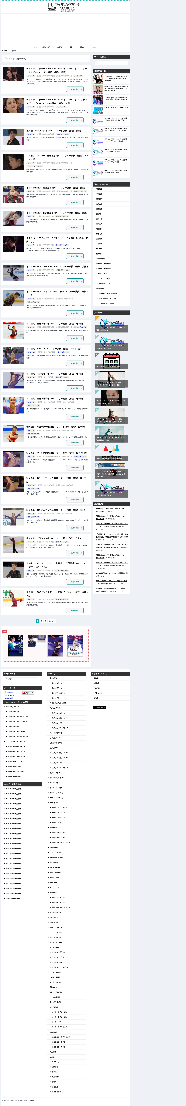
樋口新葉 (99, 249)
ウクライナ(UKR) (56, 773)
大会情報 (53, 1052)
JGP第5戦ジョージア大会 (16, 756)
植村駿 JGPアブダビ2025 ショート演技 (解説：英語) (53, 130)
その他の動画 (56, 1092)
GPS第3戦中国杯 (13, 726)
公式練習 (55, 1067)
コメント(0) (30, 76)
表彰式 (54, 1082)
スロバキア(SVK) (55, 872)
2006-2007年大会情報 (13, 888)
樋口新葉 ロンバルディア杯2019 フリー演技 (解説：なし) (55, 510)
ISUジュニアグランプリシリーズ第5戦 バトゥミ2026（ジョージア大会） (116, 140)
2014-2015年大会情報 (13, 848)
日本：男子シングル (63, 134)
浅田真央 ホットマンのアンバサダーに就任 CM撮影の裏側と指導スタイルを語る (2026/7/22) (116, 88)
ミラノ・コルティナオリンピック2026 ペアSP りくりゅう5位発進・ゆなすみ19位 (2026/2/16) (111, 474)
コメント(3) (30, 134)
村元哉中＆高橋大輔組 (103, 264)
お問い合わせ (98, 693)
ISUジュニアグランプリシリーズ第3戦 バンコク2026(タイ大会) (116, 161)
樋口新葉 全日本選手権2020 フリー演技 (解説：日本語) (54, 323)
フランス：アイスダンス (60, 967)
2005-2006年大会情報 (13, 893)
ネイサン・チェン (102, 273)
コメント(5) (30, 599)
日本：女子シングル (80, 327)
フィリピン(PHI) (55, 937)
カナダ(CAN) (54, 803)
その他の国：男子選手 (59, 1047)
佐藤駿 (98, 214)
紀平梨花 (99, 229)
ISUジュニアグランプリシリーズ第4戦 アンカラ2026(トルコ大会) (116, 150)
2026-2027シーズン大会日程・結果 (108, 367)
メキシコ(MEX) (55, 997)
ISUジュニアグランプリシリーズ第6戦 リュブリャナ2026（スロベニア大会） (116, 129)
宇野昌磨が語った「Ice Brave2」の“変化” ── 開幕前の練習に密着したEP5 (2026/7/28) (116, 78)
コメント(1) (30, 216)
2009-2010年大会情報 (13, 873)
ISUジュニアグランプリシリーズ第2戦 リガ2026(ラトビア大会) (116, 171)
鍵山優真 (99, 199)
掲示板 (96, 698)
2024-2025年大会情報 (13, 799)
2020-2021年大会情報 (13, 819)
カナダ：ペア (78, 76)
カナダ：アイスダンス (59, 807)
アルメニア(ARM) (56, 733)
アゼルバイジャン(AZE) (58, 703)
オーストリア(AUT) (56, 793)
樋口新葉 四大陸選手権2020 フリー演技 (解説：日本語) (54, 374)
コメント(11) (31, 352)
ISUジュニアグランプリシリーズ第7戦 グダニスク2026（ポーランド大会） (116, 119)
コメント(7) (30, 456)
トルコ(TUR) (54, 922)
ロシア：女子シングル (59, 1017)
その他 (52, 1057)
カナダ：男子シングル (59, 817)
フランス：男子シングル (60, 952)
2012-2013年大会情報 (13, 858)
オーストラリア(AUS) (57, 788)
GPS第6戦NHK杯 (14, 712)
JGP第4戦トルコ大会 (15, 761)
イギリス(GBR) (55, 738)
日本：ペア (55, 698)
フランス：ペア (57, 962)
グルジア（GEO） (56, 852)
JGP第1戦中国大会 (14, 776)
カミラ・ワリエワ (102, 288)
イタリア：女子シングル (60, 753)
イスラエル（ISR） (56, 743)
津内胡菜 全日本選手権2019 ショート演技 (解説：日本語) (55, 427)
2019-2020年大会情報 (13, 824)
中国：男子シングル (58, 902)
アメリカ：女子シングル (34, 166)
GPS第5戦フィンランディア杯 (18, 717)
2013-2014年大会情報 (13, 853)
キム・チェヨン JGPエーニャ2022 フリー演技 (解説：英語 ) (57, 266)
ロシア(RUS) (54, 1007)
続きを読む (75, 89)
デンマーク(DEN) (55, 912)
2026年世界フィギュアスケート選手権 (109, 458)
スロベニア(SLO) (55, 877)
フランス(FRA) (55, 947)
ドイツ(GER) (54, 917)
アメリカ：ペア (57, 723)
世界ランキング (84, 47)
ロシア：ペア (56, 1022)
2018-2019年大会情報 (13, 829)
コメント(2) (30, 245)
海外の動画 (55, 1077)
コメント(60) (31, 402)
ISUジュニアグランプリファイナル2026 (116, 107)
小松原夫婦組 (100, 259)
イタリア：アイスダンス (60, 768)
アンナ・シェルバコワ (103, 283)
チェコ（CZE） (55, 887)
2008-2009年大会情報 (13, 878)
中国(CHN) (53, 892)
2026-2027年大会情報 (13, 789)
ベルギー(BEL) (55, 977)
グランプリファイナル (13, 707)
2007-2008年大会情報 (13, 883)
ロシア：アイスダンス (59, 1027)
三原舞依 (99, 244)
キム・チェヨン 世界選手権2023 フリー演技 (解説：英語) (55, 188)
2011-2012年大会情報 (13, 863)
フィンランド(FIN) (56, 942)
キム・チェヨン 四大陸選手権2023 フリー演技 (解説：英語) (56, 213)
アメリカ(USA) (55, 708)
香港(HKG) (53, 987)
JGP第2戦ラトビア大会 (16, 771)
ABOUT (94, 47)
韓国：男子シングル (58, 837)
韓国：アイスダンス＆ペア (61, 842)
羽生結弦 (99, 189)
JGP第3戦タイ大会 (14, 766)
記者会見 (55, 1087)
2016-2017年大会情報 (13, 839)
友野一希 (99, 219)
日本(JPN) (53, 678)
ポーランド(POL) (55, 982)
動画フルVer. (56, 1072)
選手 (71, 47)
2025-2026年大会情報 (13, 794)
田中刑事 (99, 209)
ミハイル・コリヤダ (103, 279)
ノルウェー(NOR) (56, 927)
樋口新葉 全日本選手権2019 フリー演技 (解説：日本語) (54, 398)
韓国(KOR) (53, 827)
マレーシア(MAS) (56, 992)
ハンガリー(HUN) (56, 932)
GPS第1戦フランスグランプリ (18, 736)
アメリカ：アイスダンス (60, 728)
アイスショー (56, 1062)
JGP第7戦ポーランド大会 (16, 746)
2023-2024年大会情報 (13, 804)
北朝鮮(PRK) (54, 847)
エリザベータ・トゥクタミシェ (106, 293)
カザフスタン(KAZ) (56, 798)
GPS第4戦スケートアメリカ (17, 721)
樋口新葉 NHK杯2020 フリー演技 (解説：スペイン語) (53, 348)
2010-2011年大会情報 (13, 868)
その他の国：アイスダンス (61, 1037)
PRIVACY (97, 688)
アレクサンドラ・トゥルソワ (106, 298)
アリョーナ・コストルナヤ (105, 303)
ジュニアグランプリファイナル (16, 741)
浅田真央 (99, 224)
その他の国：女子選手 (59, 1042)
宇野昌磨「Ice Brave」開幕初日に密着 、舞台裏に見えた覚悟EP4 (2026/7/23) (116, 98)
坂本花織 (99, 234)
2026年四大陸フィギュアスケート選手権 (110, 573)
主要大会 (59, 47)
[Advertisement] (65, 29)
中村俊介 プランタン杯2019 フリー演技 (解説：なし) (53, 538)
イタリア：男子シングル (60, 758)
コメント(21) (31, 513)
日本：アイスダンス (58, 693)
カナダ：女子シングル (59, 813)
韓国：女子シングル (80, 191)
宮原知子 (99, 239)
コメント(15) (31, 377)
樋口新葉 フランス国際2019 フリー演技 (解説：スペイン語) (56, 453)
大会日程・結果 (46, 47)
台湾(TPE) (53, 882)
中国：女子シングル (58, 897)
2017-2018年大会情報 (13, 834)
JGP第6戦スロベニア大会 (16, 751)
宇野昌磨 (99, 194)
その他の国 (53, 1032)
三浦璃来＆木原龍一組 (103, 268)
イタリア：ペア (57, 763)
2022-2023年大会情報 (13, 809)
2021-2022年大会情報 (13, 814)
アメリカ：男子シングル (60, 718)
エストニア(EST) (55, 783)
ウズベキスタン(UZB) (57, 778)
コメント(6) (30, 570)
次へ (51, 621)
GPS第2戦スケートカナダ (17, 732)
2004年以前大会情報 (13, 898)
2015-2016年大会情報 (13, 843)
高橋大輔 (99, 204)
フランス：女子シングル (60, 957)
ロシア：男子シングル (61, 570)
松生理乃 (99, 254)
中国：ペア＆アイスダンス (61, 907)
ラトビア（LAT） (56, 1002)
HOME (35, 47)
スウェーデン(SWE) (56, 857)
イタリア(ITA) (54, 748)
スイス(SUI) (54, 862)
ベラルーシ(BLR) (55, 972)
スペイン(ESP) (55, 867)
